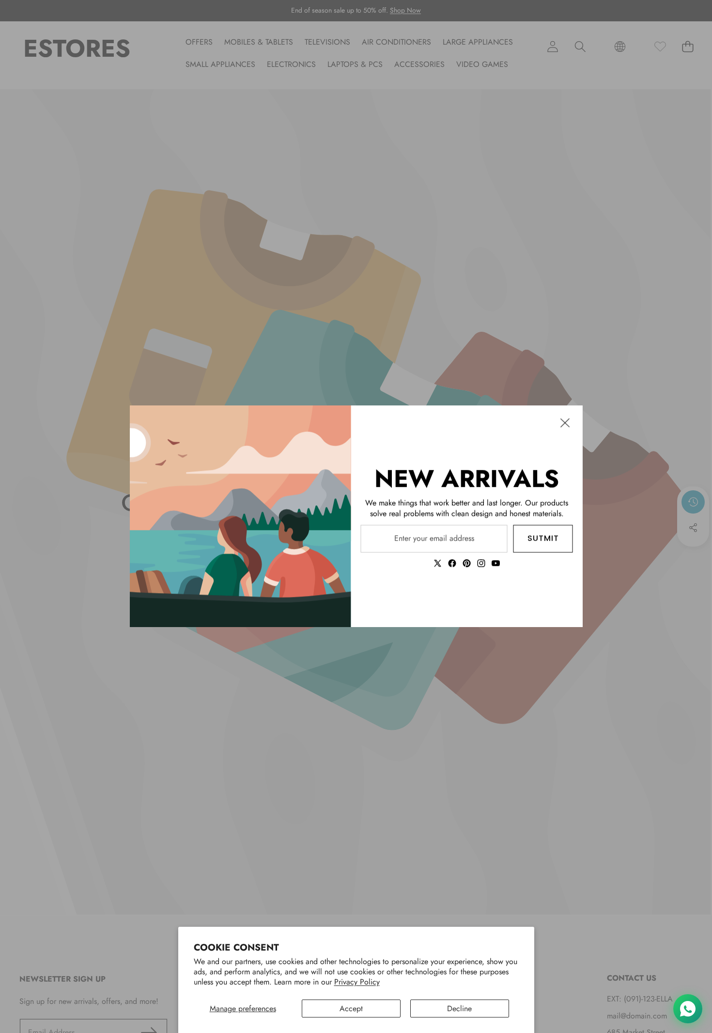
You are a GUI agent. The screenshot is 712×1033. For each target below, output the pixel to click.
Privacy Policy (357, 981)
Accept (351, 1008)
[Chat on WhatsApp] (687, 1008)
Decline (459, 1008)
